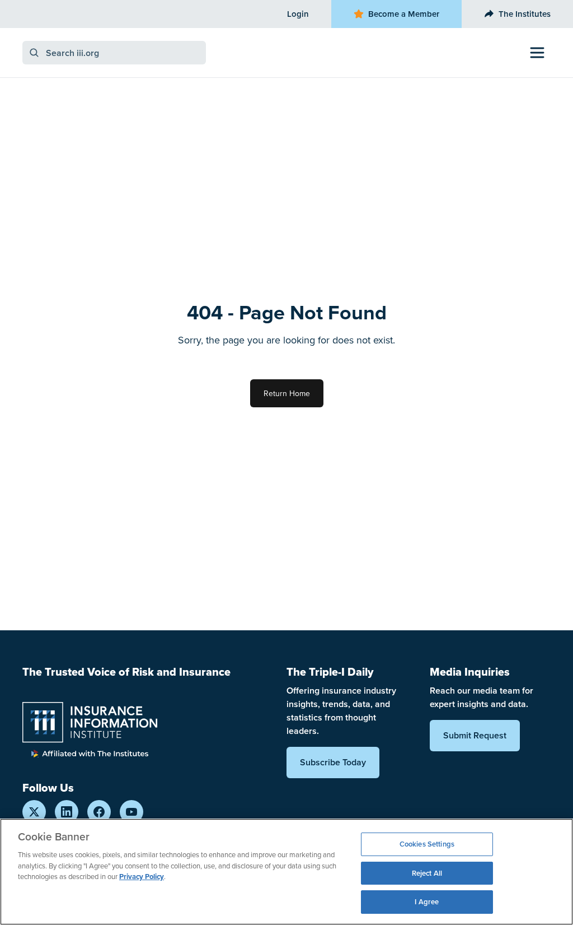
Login (298, 14)
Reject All (427, 873)
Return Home (287, 393)
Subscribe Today (333, 762)
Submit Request (474, 735)
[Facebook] (99, 812)
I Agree (427, 901)
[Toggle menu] (537, 52)
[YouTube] (131, 812)
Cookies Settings (427, 844)
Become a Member (403, 14)
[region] (286, 872)
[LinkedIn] (66, 812)
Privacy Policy (141, 876)
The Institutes (525, 14)
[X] (34, 812)
